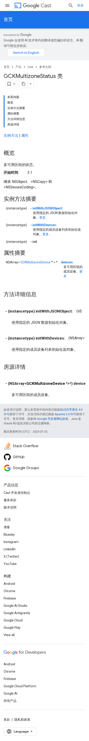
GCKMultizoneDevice (35, 262)
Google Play (12, 627)
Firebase (10, 598)
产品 (18, 67)
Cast (46, 6)
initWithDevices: (44, 225)
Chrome (9, 591)
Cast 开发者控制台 (17, 493)
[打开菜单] (7, 5)
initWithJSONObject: (47, 208)
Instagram (11, 542)
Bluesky (9, 534)
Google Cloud (13, 620)
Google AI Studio (15, 605)
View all (9, 635)
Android (9, 584)
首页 (8, 19)
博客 (7, 527)
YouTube (10, 564)
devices (67, 262)
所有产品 (10, 701)
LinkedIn (10, 549)
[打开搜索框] (70, 5)
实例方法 (11, 135)
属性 (25, 135)
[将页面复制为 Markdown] (23, 84)
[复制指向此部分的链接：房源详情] (30, 367)
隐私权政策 (22, 719)
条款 (7, 719)
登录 (80, 5)
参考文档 (45, 67)
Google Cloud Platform (20, 686)
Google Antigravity (17, 613)
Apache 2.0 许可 (65, 414)
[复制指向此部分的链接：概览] (19, 153)
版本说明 (10, 507)
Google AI (10, 693)
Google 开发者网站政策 (52, 418)
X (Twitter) (11, 556)
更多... (43, 217)
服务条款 (10, 500)
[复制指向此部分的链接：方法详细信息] (41, 294)
